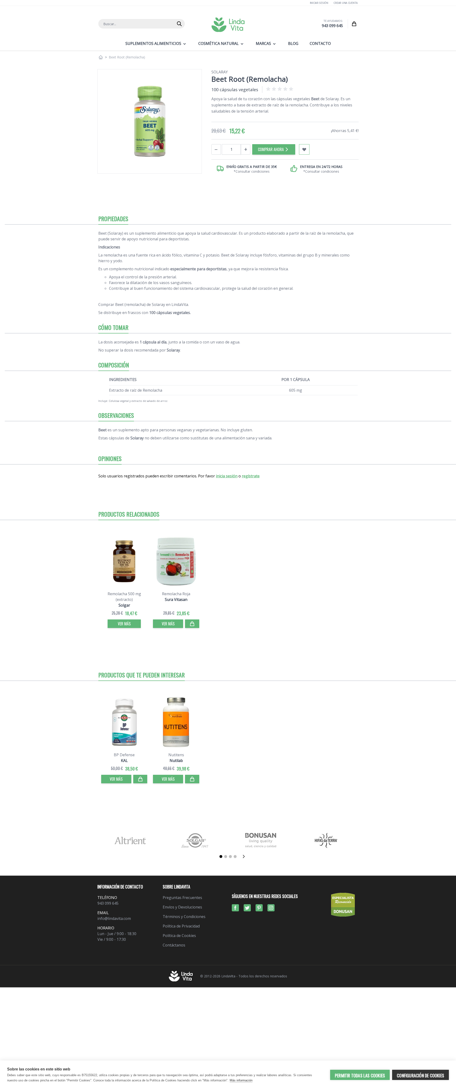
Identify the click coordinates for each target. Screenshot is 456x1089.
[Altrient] (130, 840)
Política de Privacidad (181, 926)
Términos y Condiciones (184, 916)
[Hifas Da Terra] (326, 840)
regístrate (251, 476)
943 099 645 (332, 25)
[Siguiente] (245, 856)
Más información (241, 1080)
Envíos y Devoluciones (182, 907)
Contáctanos (174, 945)
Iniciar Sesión (319, 3)
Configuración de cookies (420, 1075)
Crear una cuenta (345, 3)
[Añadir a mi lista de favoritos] (304, 149)
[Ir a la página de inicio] (100, 57)
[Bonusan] (260, 840)
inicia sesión (227, 476)
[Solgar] (195, 840)
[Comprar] (192, 623)
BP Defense (124, 754)
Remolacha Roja (176, 593)
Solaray (219, 72)
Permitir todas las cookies (360, 1075)
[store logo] (228, 24)
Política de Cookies (179, 935)
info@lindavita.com (114, 918)
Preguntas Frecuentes (182, 897)
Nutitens (176, 754)
